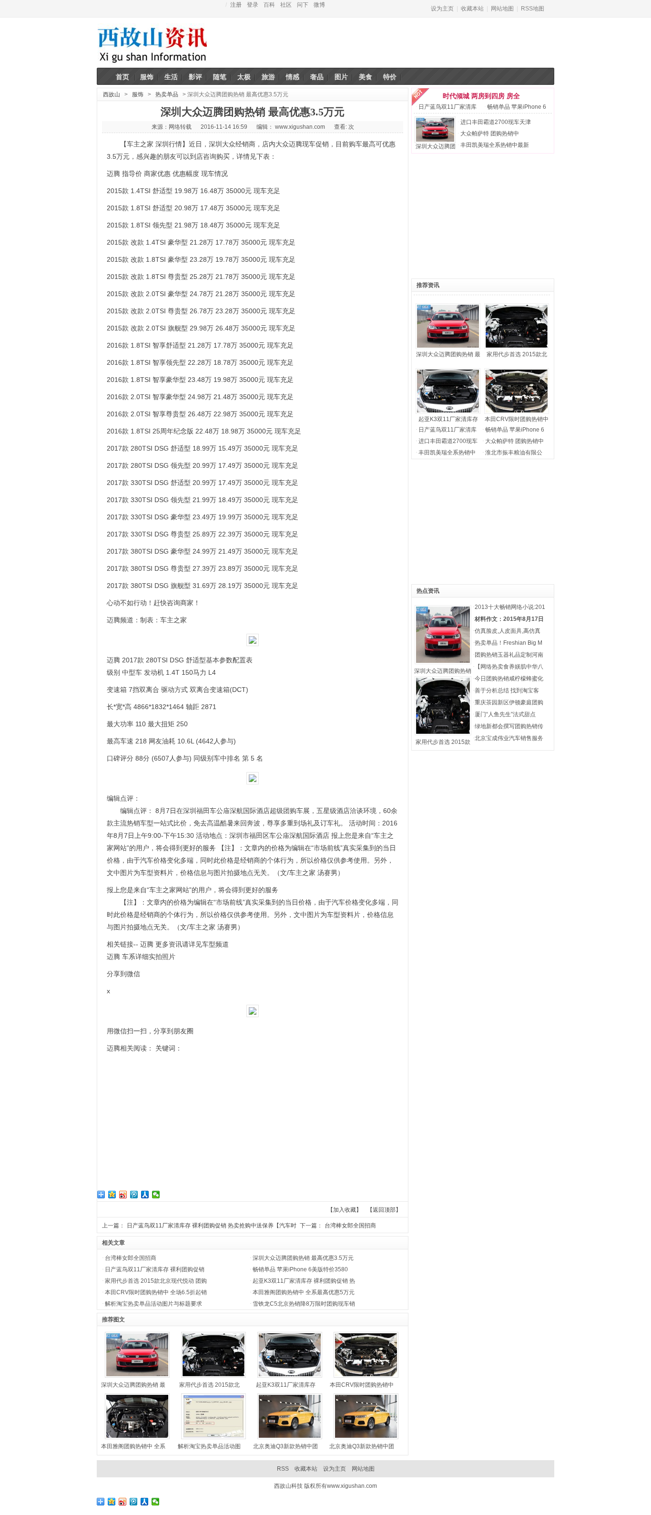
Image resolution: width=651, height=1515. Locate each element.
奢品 (317, 77)
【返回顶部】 (384, 1209)
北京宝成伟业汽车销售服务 (509, 738)
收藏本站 (472, 8)
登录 (252, 4)
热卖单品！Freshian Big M (508, 642)
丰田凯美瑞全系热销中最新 (494, 145)
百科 (269, 4)
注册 (236, 4)
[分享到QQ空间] (112, 1194)
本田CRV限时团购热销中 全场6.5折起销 (156, 1292)
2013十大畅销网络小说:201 (510, 607)
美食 (365, 77)
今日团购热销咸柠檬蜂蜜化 (509, 678)
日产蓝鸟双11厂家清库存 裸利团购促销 (154, 1269)
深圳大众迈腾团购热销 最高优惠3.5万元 (303, 1258)
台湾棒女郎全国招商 (350, 1225)
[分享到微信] (156, 1194)
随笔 (219, 77)
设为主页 (442, 8)
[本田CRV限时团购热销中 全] (484, 364)
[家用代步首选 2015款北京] (484, 300)
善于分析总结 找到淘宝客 (507, 690)
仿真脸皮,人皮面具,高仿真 (507, 631)
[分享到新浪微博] (123, 1194)
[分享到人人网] (145, 1194)
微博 (319, 4)
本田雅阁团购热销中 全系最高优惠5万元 (304, 1292)
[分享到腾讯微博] (134, 1194)
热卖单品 (166, 94)
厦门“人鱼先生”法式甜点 (505, 714)
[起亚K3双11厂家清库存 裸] (416, 364)
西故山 (111, 94)
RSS (283, 1468)
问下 (302, 4)
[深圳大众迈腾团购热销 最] (416, 300)
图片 (341, 77)
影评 (195, 77)
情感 (292, 77)
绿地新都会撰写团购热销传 (509, 726)
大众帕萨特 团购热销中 (489, 133)
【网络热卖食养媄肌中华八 (509, 666)
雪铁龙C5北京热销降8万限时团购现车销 (304, 1303)
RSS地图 (532, 8)
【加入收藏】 (344, 1209)
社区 (286, 4)
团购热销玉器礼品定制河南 (509, 654)
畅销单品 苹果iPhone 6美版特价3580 (300, 1269)
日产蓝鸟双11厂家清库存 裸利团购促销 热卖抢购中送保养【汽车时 (211, 1225)
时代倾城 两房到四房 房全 (481, 96)
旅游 (268, 77)
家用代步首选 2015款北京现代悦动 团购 (156, 1281)
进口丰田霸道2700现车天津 (495, 122)
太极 (244, 77)
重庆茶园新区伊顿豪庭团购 (509, 702)
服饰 (146, 77)
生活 (171, 77)
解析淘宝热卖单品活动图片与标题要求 (153, 1303)
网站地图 (502, 8)
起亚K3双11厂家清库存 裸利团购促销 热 (304, 1281)
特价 (390, 77)
